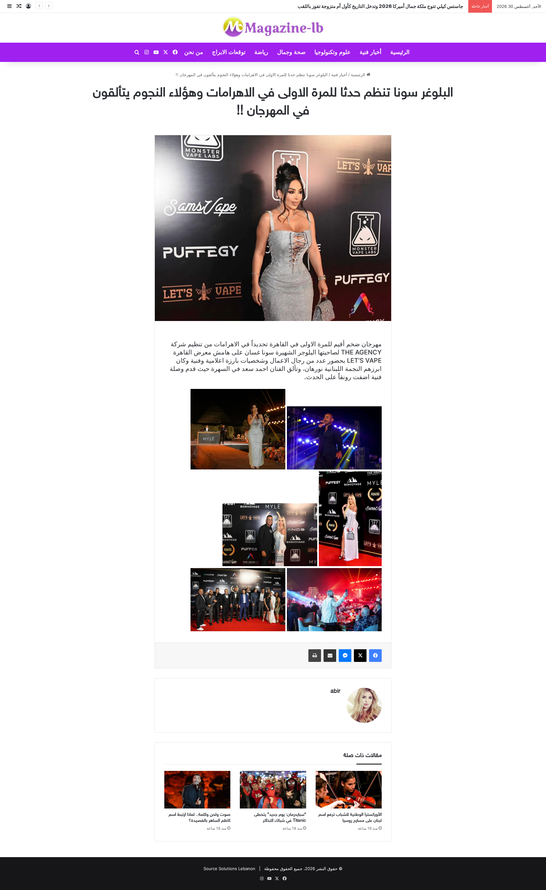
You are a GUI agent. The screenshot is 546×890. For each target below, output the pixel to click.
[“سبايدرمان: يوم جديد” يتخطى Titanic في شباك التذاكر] (273, 789)
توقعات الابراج (229, 52)
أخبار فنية (370, 52)
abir (335, 691)
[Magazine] (273, 28)
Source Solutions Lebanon (229, 868)
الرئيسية (400, 52)
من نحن (193, 52)
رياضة (261, 52)
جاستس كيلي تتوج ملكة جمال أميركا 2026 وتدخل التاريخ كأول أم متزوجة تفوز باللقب (381, 6)
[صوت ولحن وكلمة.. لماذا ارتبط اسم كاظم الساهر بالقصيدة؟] (197, 789)
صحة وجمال (291, 52)
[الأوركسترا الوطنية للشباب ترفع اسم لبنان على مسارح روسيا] (349, 789)
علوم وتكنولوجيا (332, 52)
